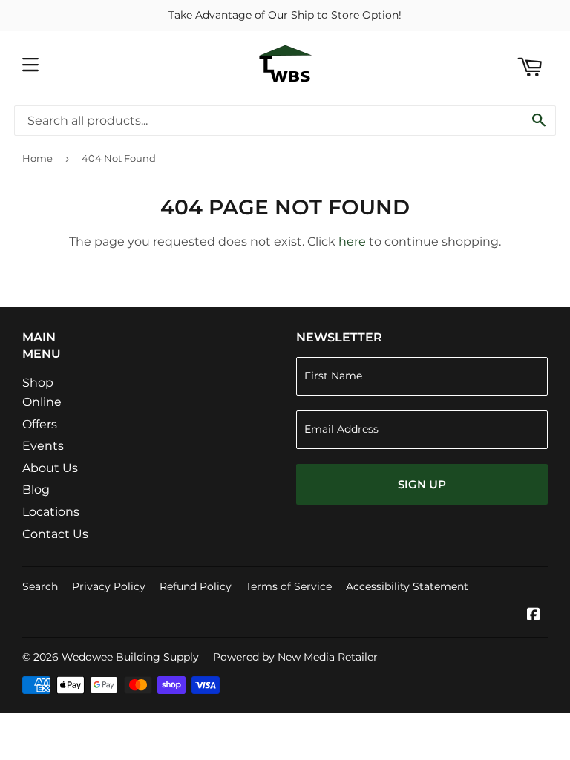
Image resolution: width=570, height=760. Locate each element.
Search (40, 586)
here (352, 242)
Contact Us (55, 534)
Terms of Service (289, 586)
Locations (50, 512)
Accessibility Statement (407, 586)
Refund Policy (196, 586)
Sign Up (422, 484)
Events (43, 446)
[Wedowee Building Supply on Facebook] (533, 616)
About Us (50, 468)
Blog (36, 489)
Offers (39, 424)
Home (37, 158)
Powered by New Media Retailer (295, 657)
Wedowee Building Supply (130, 657)
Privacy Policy (108, 586)
